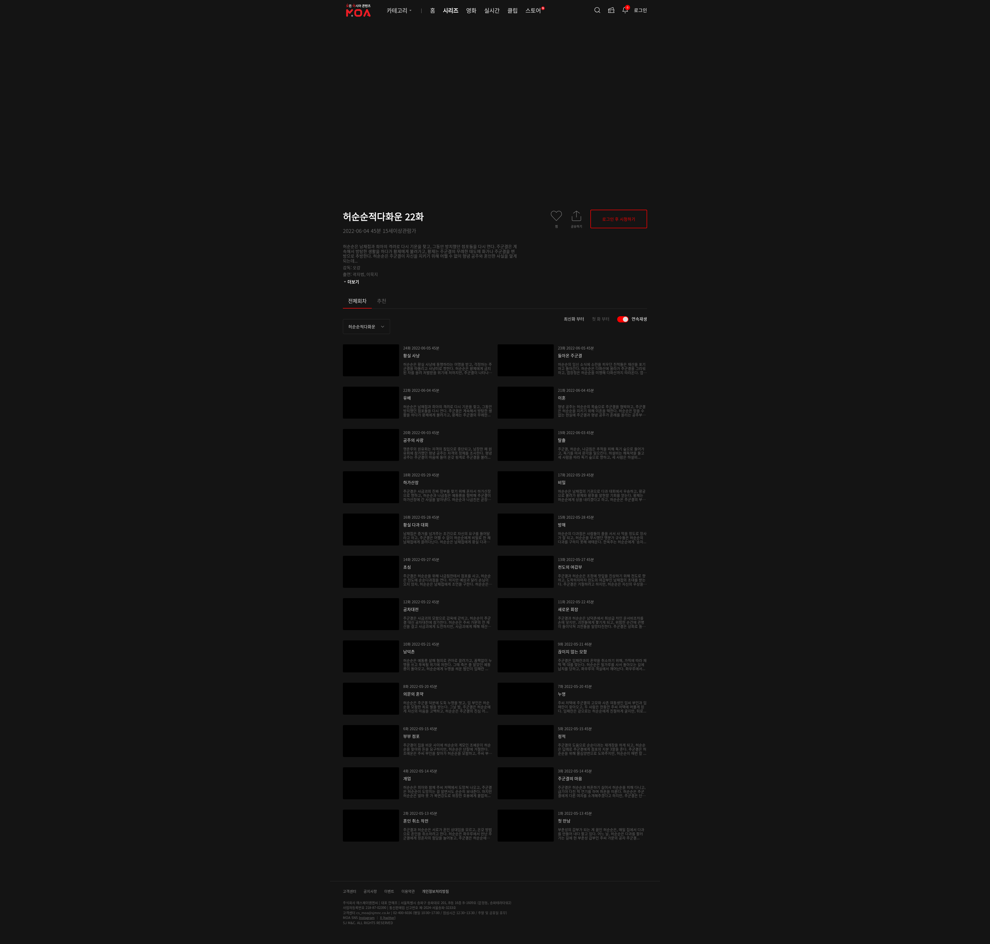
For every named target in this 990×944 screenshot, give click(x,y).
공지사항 (370, 891)
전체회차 (357, 301)
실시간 (492, 10)
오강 (356, 267)
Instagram (367, 917)
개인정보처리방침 (435, 891)
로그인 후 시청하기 (618, 219)
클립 (512, 10)
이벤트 (389, 891)
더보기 (353, 281)
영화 (471, 10)
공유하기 (576, 226)
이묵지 (372, 274)
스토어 (534, 10)
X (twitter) (387, 917)
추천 (381, 301)
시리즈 (450, 10)
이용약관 (408, 891)
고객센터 (349, 891)
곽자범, (359, 274)
